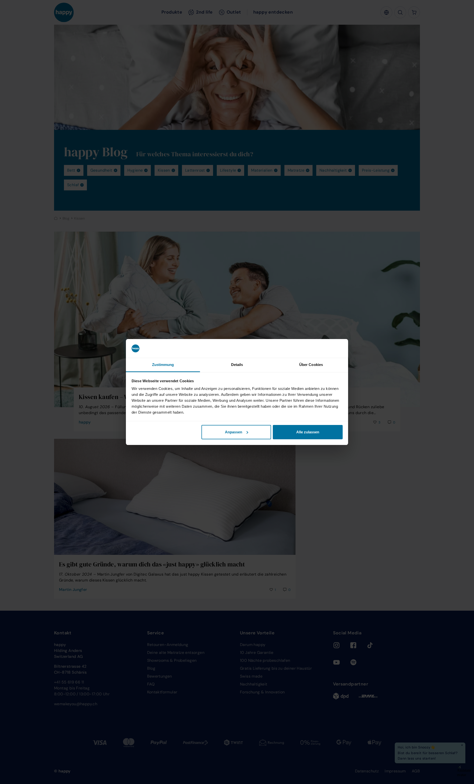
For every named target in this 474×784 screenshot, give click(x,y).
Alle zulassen (307, 432)
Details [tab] (237, 364)
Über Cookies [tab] (311, 364)
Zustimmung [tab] (163, 364)
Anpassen (233, 432)
